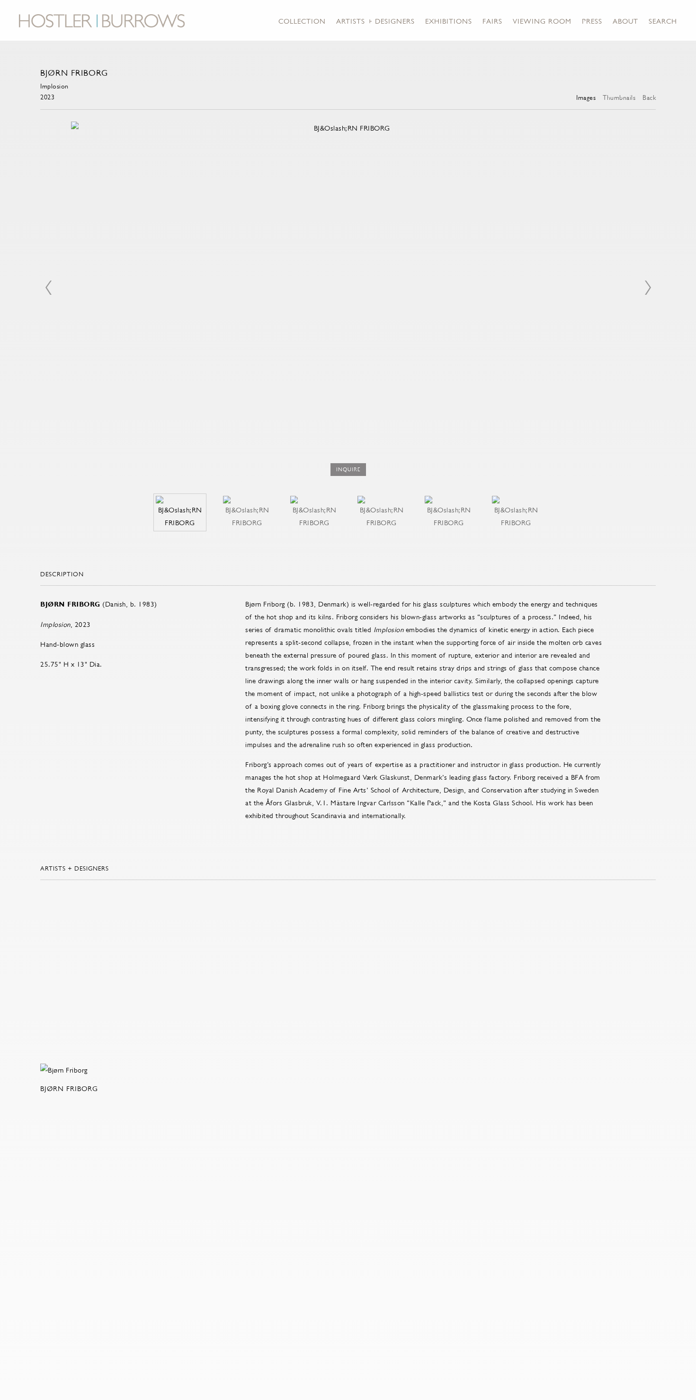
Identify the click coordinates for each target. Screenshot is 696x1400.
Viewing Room (542, 21)
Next (647, 287)
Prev (48, 287)
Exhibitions (448, 21)
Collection (302, 21)
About (625, 21)
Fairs (492, 21)
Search (663, 21)
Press (592, 21)
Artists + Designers (375, 21)
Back (649, 97)
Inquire (348, 470)
